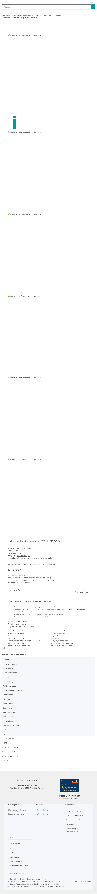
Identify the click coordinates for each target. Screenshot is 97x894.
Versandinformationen (75, 820)
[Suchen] (93, 6)
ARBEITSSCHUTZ (8, 752)
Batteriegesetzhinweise (19, 866)
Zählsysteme (8, 703)
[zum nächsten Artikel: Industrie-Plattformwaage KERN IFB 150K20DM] (4, 22)
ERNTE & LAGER (8, 738)
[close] (10, 31)
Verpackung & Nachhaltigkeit (72, 830)
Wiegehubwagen (9, 699)
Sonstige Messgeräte (11, 725)
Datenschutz (15, 844)
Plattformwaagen (23, 556)
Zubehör (6, 734)
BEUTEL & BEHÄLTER (10, 747)
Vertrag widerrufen (17, 873)
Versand (45, 879)
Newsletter (70, 824)
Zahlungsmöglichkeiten (75, 815)
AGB (11, 848)
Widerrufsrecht (16, 861)
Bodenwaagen (8, 668)
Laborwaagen (8, 659)
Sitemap (13, 852)
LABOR (4, 743)
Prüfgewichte (8, 721)
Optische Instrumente (11, 730)
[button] (84, 2)
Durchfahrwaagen (10, 673)
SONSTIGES (6, 760)
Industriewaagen (10, 664)
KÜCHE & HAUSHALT (10, 756)
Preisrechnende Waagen (12, 690)
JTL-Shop (87, 881)
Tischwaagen (8, 695)
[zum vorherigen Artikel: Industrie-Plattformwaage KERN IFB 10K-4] (8, 22)
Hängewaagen (8, 677)
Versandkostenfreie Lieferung (33, 578)
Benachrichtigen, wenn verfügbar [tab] (38, 601)
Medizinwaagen (9, 712)
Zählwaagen (7, 708)
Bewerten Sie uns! (73, 811)
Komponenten (8, 717)
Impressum (14, 857)
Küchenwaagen (9, 681)
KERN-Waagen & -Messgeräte (14, 654)
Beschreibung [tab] (15, 601)
